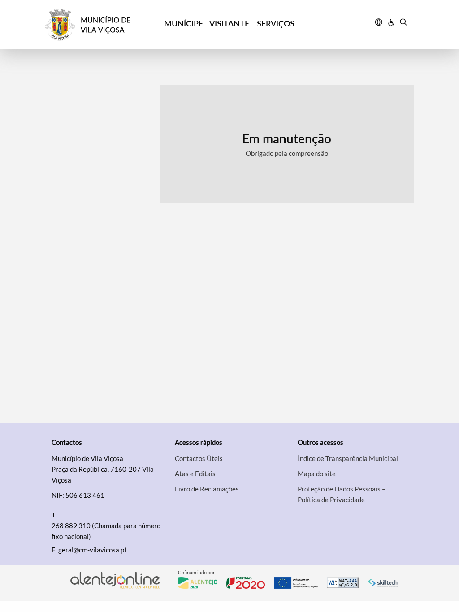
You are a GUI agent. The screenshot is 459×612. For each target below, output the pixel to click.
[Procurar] (403, 23)
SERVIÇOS (275, 23)
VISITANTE (229, 23)
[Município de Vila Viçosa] (91, 25)
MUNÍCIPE (183, 23)
